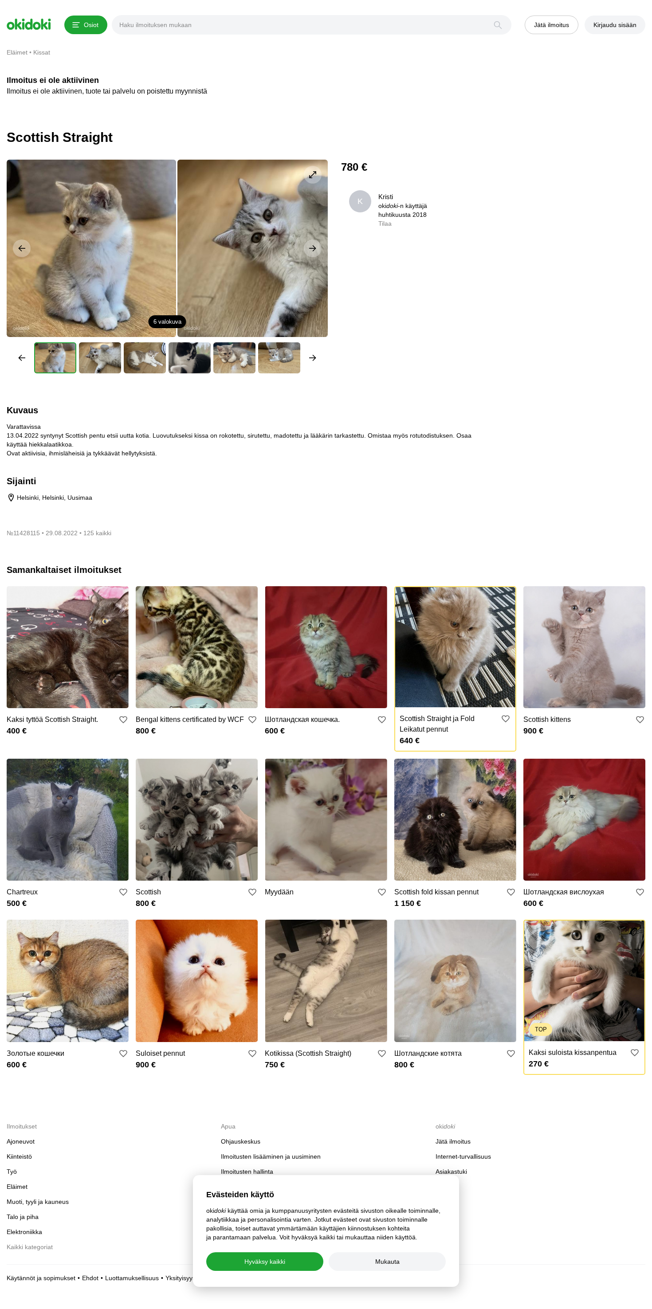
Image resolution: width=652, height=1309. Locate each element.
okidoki (29, 24)
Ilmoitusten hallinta (247, 1171)
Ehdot (90, 1278)
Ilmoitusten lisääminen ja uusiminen (271, 1156)
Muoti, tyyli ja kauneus (38, 1201)
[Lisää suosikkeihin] (123, 719)
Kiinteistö (19, 1156)
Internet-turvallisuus (463, 1156)
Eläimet (17, 1186)
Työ (12, 1171)
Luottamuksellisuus (132, 1278)
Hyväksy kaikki (264, 1261)
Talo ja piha (23, 1216)
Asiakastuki (451, 1171)
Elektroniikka (24, 1231)
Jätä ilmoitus (453, 1141)
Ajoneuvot (21, 1141)
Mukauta (387, 1261)
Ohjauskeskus (240, 1141)
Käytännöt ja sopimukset (41, 1278)
